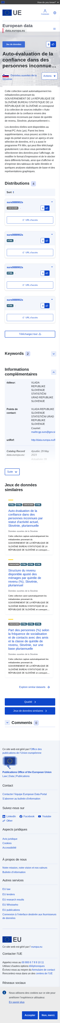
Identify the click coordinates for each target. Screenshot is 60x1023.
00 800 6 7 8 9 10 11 (33, 962)
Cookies (7, 843)
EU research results (13, 899)
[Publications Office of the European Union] (28, 762)
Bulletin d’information (14, 872)
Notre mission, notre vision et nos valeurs (24, 867)
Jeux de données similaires (28, 710)
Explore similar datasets (34, 687)
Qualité (28, 702)
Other (9, 820)
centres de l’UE (44, 973)
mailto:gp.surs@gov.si (43, 432)
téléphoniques (37, 966)
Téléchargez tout (28, 334)
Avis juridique (9, 839)
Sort (9, 192)
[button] (48, 2)
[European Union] (28, 939)
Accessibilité (9, 847)
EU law (6, 889)
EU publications (11, 910)
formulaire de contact (43, 969)
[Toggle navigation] (54, 29)
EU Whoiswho (10, 904)
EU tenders (8, 894)
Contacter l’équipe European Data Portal (24, 794)
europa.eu (36, 946)
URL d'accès (32, 220)
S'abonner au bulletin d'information (21, 798)
